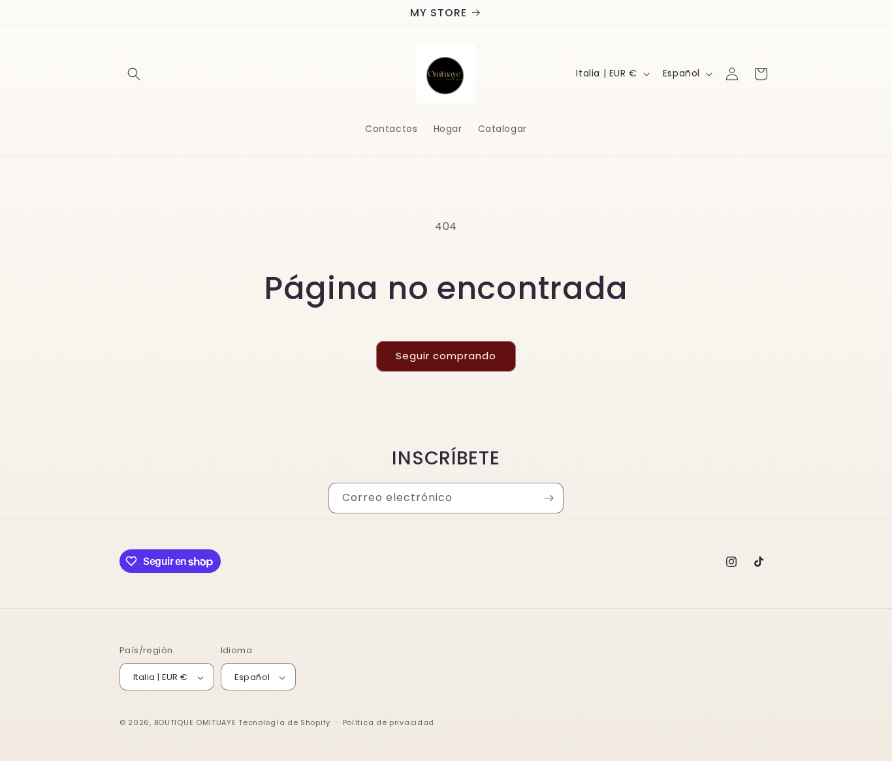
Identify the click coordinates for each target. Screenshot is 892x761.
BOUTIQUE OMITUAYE (195, 723)
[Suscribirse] (548, 498)
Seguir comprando (446, 356)
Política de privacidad (388, 722)
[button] (133, 73)
